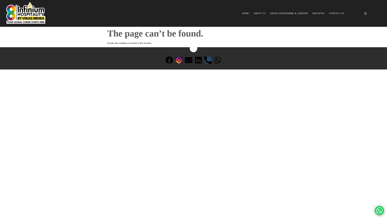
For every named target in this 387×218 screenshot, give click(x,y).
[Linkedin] (198, 60)
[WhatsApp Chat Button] (379, 210)
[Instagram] (365, 13)
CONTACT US (336, 13)
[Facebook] (360, 13)
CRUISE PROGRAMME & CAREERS (289, 13)
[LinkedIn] (370, 13)
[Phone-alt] (208, 60)
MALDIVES (318, 13)
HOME (245, 13)
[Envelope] (188, 60)
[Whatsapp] (217, 60)
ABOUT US (259, 13)
